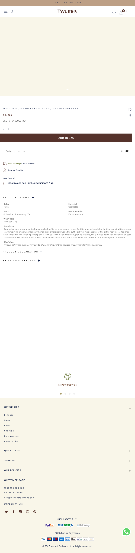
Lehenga (9, 415)
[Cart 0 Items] (127, 12)
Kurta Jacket (11, 441)
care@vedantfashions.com (19, 497)
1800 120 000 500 (14, 488)
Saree (7, 420)
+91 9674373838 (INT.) (43, 183)
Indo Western (11, 436)
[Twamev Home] (67, 11)
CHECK (125, 151)
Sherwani (9, 431)
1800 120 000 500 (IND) (20, 183)
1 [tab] (67, 89)
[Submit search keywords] (11, 11)
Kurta (7, 425)
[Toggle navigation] (6, 11)
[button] (114, 13)
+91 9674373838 (13, 492)
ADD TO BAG (66, 138)
